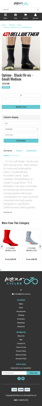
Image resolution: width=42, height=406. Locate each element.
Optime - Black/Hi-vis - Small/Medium (18, 27)
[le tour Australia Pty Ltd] (21, 4)
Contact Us (21, 343)
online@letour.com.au (22, 294)
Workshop (21, 323)
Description (8, 150)
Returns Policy (21, 355)
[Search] (38, 10)
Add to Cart (21, 107)
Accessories (21, 311)
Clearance (21, 326)
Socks (19, 25)
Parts (21, 308)
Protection (21, 319)
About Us (21, 336)
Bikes (21, 304)
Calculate (22, 141)
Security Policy (21, 359)
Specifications (31, 150)
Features (19, 150)
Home (4, 25)
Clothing (12, 25)
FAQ (21, 340)
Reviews (7, 155)
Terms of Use (21, 347)
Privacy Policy (21, 351)
